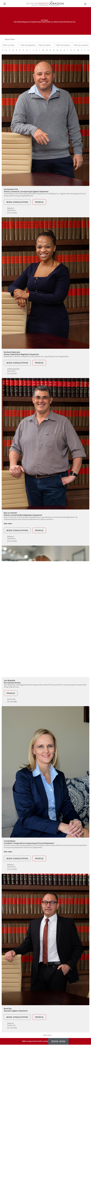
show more (8, 523)
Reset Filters (10, 39)
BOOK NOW (58, 1041)
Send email (11, 210)
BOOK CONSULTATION (15, 202)
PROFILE (35, 202)
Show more (47, 1035)
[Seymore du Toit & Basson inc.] (45, 3)
